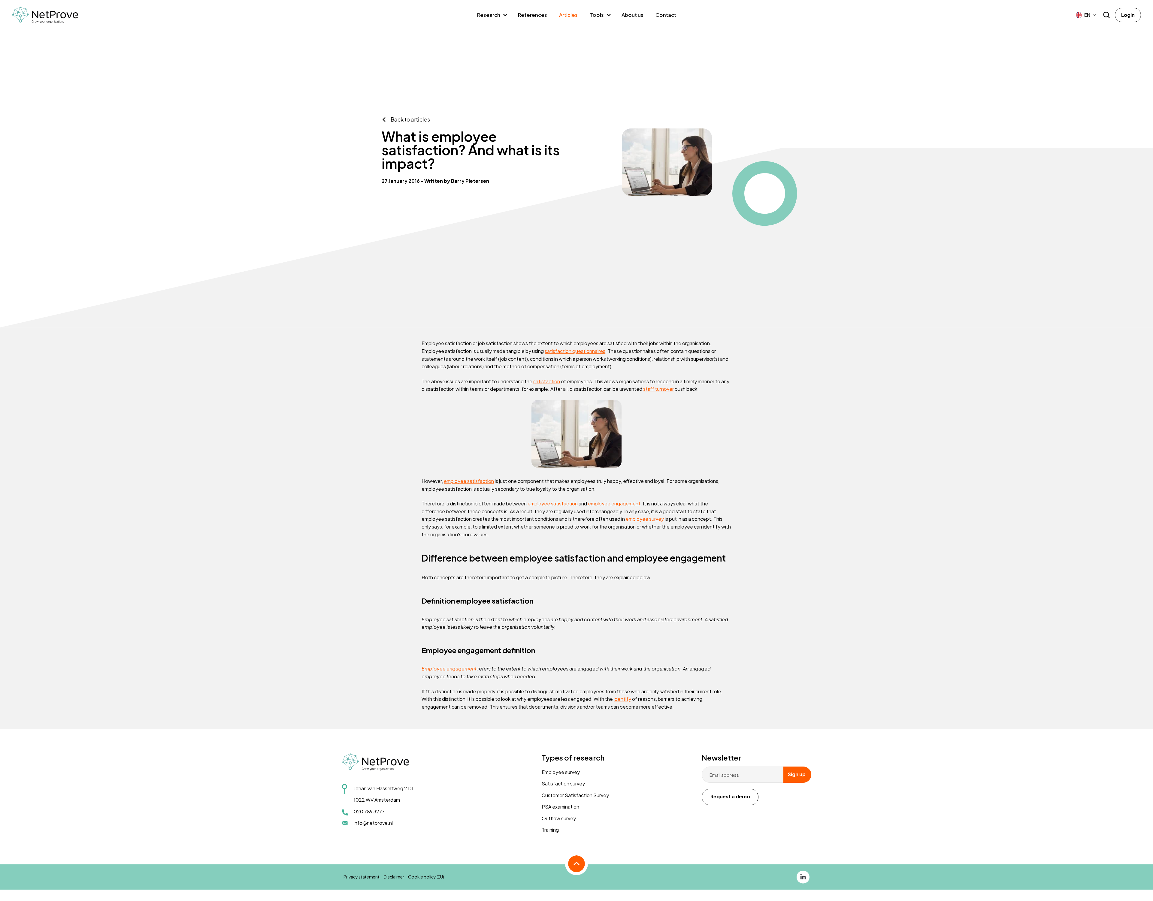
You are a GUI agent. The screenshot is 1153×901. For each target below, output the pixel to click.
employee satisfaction (469, 481)
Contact (665, 14)
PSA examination (560, 806)
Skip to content (19, 110)
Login (1128, 15)
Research (488, 14)
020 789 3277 (369, 811)
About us (632, 14)
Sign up (797, 774)
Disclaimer (394, 876)
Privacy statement (361, 876)
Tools (597, 14)
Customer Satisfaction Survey (575, 795)
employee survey (645, 519)
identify (622, 699)
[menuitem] (1086, 15)
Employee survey (561, 772)
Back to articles (410, 119)
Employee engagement (449, 668)
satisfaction (546, 381)
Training (550, 830)
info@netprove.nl (373, 823)
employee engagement (614, 503)
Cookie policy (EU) (426, 876)
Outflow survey (559, 818)
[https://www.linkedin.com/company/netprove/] (803, 876)
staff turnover (658, 389)
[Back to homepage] (45, 15)
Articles (568, 14)
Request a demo (730, 796)
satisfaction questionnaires (575, 351)
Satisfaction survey (563, 783)
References (532, 14)
